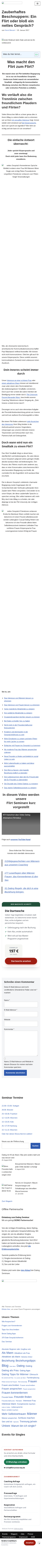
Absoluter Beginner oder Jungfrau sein (16, 1349)
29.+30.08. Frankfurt (9, 1114)
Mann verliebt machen (10, 1410)
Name (7, 1000)
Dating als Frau (10, 1370)
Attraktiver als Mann (11, 1357)
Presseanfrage (15, 1496)
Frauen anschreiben (10, 1385)
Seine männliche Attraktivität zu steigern (19, 709)
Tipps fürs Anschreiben (10, 1330)
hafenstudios (18, 1529)
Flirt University (22, 1382)
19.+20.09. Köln (8, 1122)
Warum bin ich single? (23, 1425)
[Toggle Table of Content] (35, 55)
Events (5, 1534)
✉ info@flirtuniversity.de (14, 1467)
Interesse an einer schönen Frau (19, 380)
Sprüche (16, 1422)
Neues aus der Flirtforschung (13, 1141)
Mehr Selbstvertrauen (14, 1413)
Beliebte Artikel (26, 1357)
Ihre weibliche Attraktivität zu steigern (18, 713)
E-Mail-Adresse (10, 1010)
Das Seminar (7, 1342)
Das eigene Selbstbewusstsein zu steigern (20, 788)
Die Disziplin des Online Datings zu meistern (21, 784)
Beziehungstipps (26, 1360)
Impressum (23, 1537)
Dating (21, 1365)
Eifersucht (34, 1374)
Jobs (22, 1534)
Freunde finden (7, 1397)
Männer (32, 1413)
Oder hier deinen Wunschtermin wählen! (17, 1134)
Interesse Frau (29, 1401)
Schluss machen (26, 1418)
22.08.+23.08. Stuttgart (10, 1106)
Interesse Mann (9, 1404)
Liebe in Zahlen (6, 1407)
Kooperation (15, 1507)
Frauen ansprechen (12, 1388)
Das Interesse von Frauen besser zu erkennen (22, 705)
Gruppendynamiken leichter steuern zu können (22, 717)
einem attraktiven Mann (11, 383)
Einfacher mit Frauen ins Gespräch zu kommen (22, 745)
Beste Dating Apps (9, 1334)
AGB (33, 1537)
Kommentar (9, 1029)
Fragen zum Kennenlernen (12, 1326)
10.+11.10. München (9, 1130)
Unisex (6, 1425)
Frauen (32, 1381)
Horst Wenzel (10, 30)
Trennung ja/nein (28, 1421)
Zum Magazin (7, 1201)
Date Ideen (12, 1366)
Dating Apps (25, 1370)
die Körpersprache (29, 123)
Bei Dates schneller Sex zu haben (17, 721)
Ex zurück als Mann (20, 1378)
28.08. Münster (7, 1110)
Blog (5, 1365)
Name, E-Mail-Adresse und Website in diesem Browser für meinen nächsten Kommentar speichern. (18, 1064)
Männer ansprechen (9, 1418)
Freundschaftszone (8, 1401)
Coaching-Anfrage (19, 1484)
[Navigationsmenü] (37, 4)
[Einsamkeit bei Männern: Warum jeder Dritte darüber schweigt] (7, 1172)
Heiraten (19, 1401)
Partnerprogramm (17, 1519)
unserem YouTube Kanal (20, 839)
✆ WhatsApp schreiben (16, 1462)
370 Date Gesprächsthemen (12, 1338)
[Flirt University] (12, 3)
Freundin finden (23, 1396)
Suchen (35, 1146)
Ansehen (30, 1542)
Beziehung (8, 1360)
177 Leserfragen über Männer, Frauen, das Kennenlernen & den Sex (21, 876)
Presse (30, 1534)
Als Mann (7, 1352)
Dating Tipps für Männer (15, 1374)
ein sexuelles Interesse (20, 120)
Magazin (14, 1534)
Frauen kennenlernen (15, 1392)
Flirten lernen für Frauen (9, 1382)
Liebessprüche (17, 1407)
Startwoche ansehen (21, 961)
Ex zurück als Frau (7, 1378)
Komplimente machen (26, 1404)
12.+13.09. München (9, 1118)
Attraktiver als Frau (22, 1353)
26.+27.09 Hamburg (9, 1126)
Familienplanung (33, 1378)
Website (7, 1020)
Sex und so (7, 1421)
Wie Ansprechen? (8, 1322)
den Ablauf (26, 1270)
